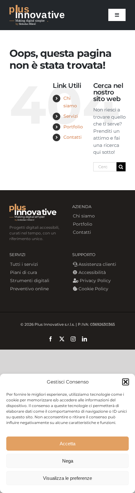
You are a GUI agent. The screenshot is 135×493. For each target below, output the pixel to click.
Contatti (72, 137)
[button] (125, 382)
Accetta (67, 443)
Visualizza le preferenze (67, 478)
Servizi (70, 116)
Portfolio (73, 127)
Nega (67, 461)
